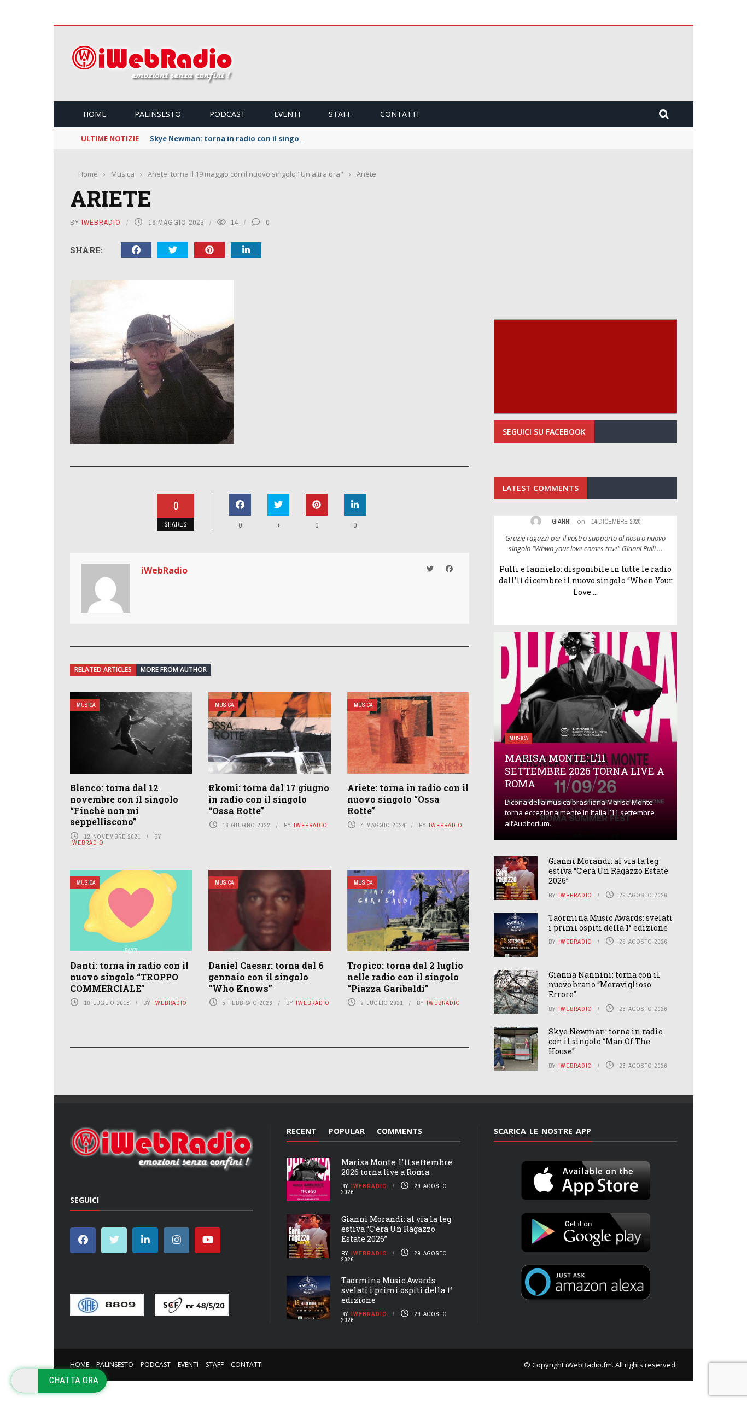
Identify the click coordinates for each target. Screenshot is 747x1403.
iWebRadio (101, 222)
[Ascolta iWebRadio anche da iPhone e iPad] (585, 1178)
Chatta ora (73, 1380)
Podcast (227, 114)
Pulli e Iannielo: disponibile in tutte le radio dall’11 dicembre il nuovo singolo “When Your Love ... (586, 580)
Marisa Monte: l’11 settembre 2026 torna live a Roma (584, 770)
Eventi (287, 114)
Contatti (399, 114)
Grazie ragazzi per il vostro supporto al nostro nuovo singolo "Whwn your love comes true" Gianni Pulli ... (585, 543)
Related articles (103, 669)
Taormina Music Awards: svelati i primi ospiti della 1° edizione (610, 923)
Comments (399, 1131)
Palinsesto (158, 114)
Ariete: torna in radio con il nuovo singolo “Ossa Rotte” (408, 799)
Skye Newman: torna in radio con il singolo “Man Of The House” (266, 138)
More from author (174, 669)
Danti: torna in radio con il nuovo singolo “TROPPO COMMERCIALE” (129, 977)
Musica (86, 705)
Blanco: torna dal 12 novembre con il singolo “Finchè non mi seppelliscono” (124, 804)
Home (94, 114)
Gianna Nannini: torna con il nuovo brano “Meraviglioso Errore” (604, 984)
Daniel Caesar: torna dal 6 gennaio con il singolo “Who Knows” (266, 977)
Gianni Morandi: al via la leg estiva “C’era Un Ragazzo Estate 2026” (608, 871)
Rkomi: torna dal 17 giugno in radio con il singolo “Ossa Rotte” (268, 799)
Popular (347, 1131)
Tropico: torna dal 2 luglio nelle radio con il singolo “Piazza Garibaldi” (405, 977)
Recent (302, 1131)
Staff (340, 114)
